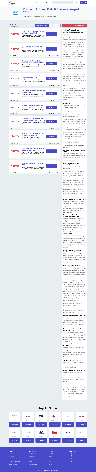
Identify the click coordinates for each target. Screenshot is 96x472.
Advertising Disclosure (14, 461)
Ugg (50, 461)
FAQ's (10, 466)
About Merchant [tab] (55, 25)
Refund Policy (32, 458)
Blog (47, 2)
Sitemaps (31, 461)
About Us (11, 453)
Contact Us (11, 456)
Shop (37, 2)
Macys (50, 458)
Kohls (50, 464)
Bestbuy (51, 456)
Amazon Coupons (30, 2)
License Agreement (13, 464)
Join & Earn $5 (83, 2)
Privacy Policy (32, 453)
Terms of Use (32, 456)
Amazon (51, 453)
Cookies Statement (33, 464)
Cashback (42, 2)
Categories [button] (21, 2)
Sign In (77, 2)
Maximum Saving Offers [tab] (42, 25)
